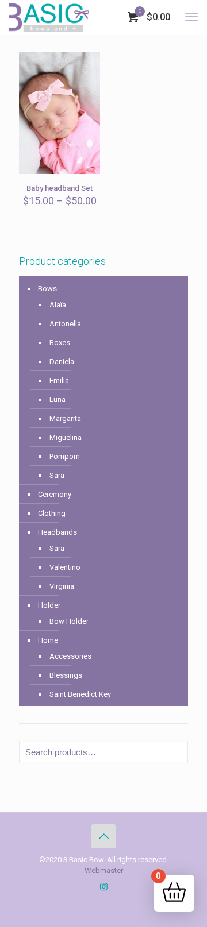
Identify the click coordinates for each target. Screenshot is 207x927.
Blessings (65, 675)
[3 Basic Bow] (49, 17)
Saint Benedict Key (80, 694)
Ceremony (54, 494)
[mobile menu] (191, 17)
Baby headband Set (59, 188)
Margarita (65, 418)
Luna (57, 399)
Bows (47, 288)
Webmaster (104, 870)
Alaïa (57, 304)
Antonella (65, 323)
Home (48, 640)
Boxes (59, 342)
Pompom (64, 456)
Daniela (61, 361)
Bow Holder (69, 621)
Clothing (52, 513)
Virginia (61, 586)
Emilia (59, 380)
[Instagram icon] (103, 887)
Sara (56, 475)
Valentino (64, 567)
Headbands (57, 532)
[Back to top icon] (103, 836)
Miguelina (65, 437)
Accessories (70, 656)
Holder (49, 605)
